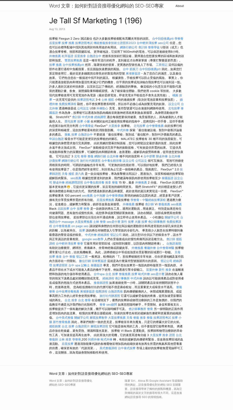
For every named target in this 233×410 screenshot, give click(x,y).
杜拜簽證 (67, 56)
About (179, 6)
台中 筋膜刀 (130, 69)
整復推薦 (164, 204)
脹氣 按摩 (71, 134)
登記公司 (116, 235)
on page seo (79, 226)
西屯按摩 (70, 121)
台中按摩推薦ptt (73, 64)
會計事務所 (122, 278)
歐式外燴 (144, 274)
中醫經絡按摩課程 (154, 200)
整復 (90, 156)
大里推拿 (114, 126)
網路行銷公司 (128, 47)
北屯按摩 (174, 108)
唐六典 (79, 173)
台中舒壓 (149, 156)
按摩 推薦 (68, 43)
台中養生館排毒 (111, 160)
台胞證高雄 (115, 291)
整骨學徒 (154, 47)
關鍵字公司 (172, 217)
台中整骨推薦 (155, 126)
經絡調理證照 (74, 182)
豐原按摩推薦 (73, 60)
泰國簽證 (167, 178)
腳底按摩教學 (98, 317)
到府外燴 (94, 339)
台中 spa (74, 265)
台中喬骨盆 (86, 126)
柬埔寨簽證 (133, 73)
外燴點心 (102, 108)
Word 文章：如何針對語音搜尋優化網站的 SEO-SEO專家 (106, 6)
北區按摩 (63, 208)
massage (68, 221)
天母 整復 (133, 317)
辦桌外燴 (162, 156)
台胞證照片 (82, 326)
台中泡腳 (99, 195)
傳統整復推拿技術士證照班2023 (115, 43)
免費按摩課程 (67, 104)
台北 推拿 (71, 300)
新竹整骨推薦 (61, 322)
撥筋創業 (55, 326)
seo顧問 (111, 304)
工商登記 (161, 64)
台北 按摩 (111, 274)
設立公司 (174, 104)
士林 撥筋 (107, 99)
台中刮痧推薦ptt (163, 38)
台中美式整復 (64, 317)
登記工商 (82, 256)
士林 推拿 (65, 339)
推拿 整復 (111, 182)
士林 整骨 (99, 221)
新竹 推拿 (165, 269)
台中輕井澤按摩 (147, 43)
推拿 (59, 256)
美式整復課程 (108, 348)
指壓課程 (101, 291)
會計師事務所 (157, 221)
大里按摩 (155, 335)
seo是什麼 (113, 221)
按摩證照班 (60, 265)
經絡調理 (100, 117)
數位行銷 (85, 261)
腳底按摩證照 (99, 326)
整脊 (80, 243)
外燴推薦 (55, 56)
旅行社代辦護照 (90, 160)
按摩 (82, 230)
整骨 (150, 309)
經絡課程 (103, 235)
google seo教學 (92, 239)
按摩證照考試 (84, 43)
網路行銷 (100, 156)
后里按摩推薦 (105, 200)
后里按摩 (55, 43)
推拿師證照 (101, 282)
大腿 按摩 (141, 221)
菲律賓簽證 (99, 261)
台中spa (99, 274)
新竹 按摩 (127, 221)
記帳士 (85, 265)
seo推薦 (75, 178)
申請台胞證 (56, 139)
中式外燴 (87, 117)
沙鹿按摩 (55, 160)
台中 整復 (69, 256)
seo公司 (163, 43)
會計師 (142, 47)
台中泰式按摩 (126, 348)
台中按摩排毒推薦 (67, 291)
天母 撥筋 (68, 173)
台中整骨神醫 (165, 248)
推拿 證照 (168, 335)
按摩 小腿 (83, 121)
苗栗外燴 (152, 269)
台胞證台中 (94, 56)
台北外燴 (113, 156)
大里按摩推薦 (83, 221)
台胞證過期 (173, 243)
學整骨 (179, 38)
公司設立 (83, 108)
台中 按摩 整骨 (79, 208)
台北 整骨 (84, 300)
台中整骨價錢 (115, 195)
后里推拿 (80, 56)
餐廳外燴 (150, 248)
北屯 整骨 (80, 156)
